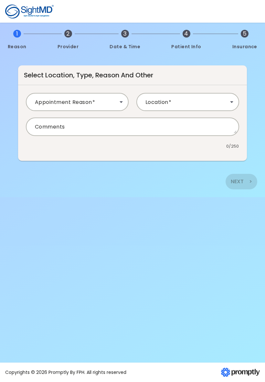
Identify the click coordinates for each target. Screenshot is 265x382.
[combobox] (77, 104)
